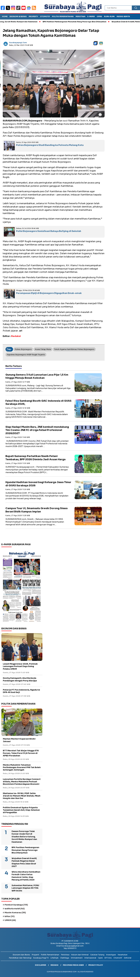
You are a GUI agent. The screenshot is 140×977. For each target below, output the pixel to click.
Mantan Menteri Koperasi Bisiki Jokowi (19, 740)
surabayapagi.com (18, 43)
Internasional (90, 958)
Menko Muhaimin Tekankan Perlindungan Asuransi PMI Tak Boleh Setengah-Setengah (22, 767)
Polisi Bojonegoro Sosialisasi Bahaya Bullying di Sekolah (48, 231)
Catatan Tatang (97, 955)
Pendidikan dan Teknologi (20, 958)
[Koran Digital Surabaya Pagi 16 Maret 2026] (21, 586)
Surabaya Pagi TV (41, 958)
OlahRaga (64, 958)
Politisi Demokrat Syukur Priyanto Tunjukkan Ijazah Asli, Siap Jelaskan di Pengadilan (21, 810)
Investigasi (111, 955)
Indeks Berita (123, 16)
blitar (9, 916)
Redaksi (54, 965)
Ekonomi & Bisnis (18, 16)
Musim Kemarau (15, 912)
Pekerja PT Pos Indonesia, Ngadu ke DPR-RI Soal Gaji (21, 691)
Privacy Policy (95, 965)
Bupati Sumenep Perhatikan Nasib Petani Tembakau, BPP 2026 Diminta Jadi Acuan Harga (35, 458)
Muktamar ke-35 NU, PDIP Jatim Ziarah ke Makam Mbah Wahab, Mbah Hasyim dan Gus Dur (21, 795)
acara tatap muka (43, 349)
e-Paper (91, 16)
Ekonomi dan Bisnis (21, 955)
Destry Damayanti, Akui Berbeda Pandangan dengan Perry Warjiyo (20, 679)
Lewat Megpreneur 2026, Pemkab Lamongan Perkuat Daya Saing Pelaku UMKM (20, 666)
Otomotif (45, 16)
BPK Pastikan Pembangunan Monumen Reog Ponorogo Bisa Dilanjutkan (57, 22)
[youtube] (24, 9)
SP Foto (108, 958)
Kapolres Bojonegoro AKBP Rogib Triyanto (26, 354)
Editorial (127, 958)
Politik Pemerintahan (63, 16)
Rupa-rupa (109, 16)
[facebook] (3, 9)
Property (33, 16)
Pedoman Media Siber (73, 965)
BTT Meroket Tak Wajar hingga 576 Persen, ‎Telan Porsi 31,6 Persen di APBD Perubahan (21, 753)
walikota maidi (15, 908)
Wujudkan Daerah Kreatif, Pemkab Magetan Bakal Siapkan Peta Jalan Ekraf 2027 (24, 862)
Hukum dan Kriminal (79, 955)
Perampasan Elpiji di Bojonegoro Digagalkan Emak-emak (49, 293)
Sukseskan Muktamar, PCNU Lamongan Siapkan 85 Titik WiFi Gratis (25, 888)
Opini (99, 16)
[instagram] (13, 9)
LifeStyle (54, 958)
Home (5, 16)
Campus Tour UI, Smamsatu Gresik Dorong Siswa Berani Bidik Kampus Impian (36, 510)
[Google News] (29, 9)
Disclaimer (40, 965)
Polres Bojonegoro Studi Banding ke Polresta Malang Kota (50, 145)
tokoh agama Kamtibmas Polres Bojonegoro (74, 349)
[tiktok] (18, 9)
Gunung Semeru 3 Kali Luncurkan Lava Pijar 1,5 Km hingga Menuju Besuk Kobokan (36, 376)
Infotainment (77, 958)
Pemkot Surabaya (16, 905)
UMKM (10, 920)
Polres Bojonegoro (23, 349)
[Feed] (34, 9)
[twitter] (8, 9)
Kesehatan (122, 955)
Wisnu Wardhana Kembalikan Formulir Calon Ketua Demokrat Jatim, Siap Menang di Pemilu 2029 (26, 876)
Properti (35, 955)
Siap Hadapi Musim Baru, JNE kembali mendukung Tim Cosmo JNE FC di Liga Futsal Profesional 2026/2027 (37, 430)
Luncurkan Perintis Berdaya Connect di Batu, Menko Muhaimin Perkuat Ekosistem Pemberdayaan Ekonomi (21, 781)
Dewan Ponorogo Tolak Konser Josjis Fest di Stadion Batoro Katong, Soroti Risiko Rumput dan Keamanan (24, 836)
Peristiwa (80, 16)
